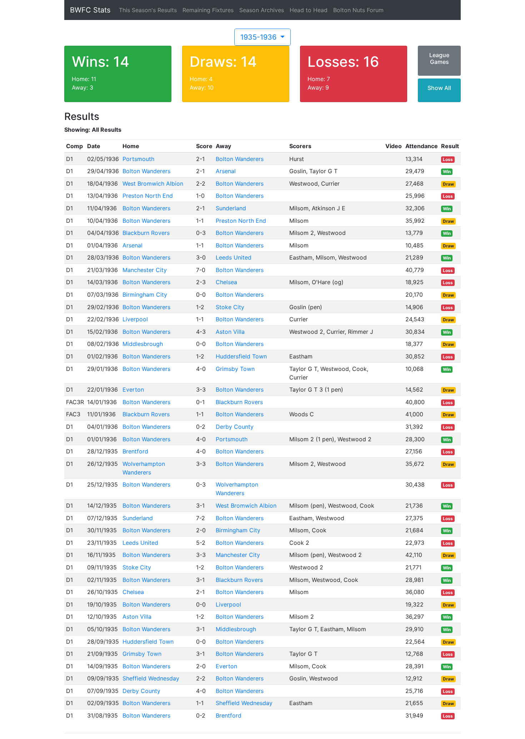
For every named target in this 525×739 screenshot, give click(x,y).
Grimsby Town (235, 368)
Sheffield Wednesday (150, 678)
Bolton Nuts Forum (358, 10)
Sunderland (231, 208)
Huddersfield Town (241, 356)
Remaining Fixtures (208, 10)
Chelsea (226, 282)
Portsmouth (138, 158)
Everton (133, 389)
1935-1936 (259, 37)
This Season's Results (148, 10)
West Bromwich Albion (152, 183)
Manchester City (144, 269)
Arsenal (226, 171)
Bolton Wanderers (240, 158)
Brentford (135, 451)
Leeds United (233, 257)
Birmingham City (144, 294)
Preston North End (147, 195)
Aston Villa (230, 331)
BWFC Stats (90, 10)
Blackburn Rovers (146, 232)
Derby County (235, 426)
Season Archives (261, 10)
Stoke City (230, 307)
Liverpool (135, 319)
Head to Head (309, 10)
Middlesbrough (142, 343)
